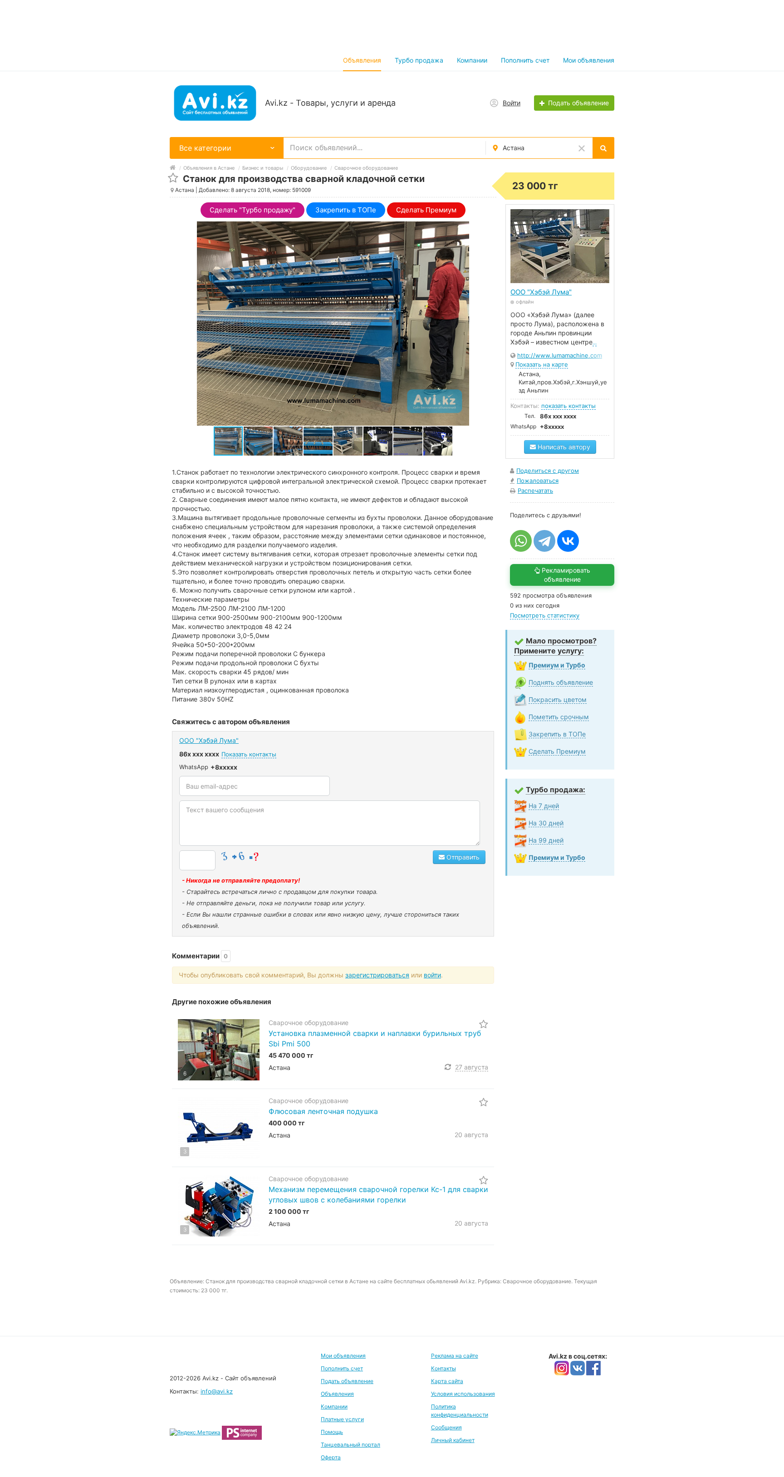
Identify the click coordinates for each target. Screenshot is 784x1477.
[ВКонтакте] (568, 541)
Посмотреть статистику (544, 615)
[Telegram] (544, 541)
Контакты (443, 1368)
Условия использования (463, 1393)
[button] (259, 441)
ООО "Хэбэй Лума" (209, 740)
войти (432, 975)
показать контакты (568, 405)
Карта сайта (447, 1381)
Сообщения (446, 1427)
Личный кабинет (453, 1440)
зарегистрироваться (377, 975)
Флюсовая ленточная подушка (323, 1111)
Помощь (332, 1431)
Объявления (362, 60)
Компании (472, 60)
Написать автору (563, 447)
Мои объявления (588, 60)
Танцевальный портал (350, 1444)
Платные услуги (342, 1419)
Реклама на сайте (454, 1355)
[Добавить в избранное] (173, 178)
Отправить (462, 857)
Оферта (331, 1457)
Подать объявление (347, 1381)
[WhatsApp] (521, 541)
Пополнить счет (525, 60)
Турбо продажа (419, 60)
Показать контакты (248, 754)
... (595, 342)
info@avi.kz (217, 1391)
